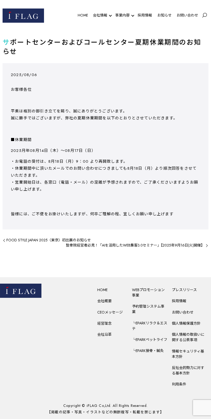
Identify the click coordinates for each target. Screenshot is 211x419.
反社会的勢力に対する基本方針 (188, 370)
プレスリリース (184, 289)
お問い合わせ (187, 15)
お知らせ (164, 15)
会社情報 (100, 15)
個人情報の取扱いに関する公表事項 (188, 337)
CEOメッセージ (110, 312)
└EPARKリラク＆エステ (149, 326)
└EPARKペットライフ (149, 339)
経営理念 (104, 323)
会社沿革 (104, 334)
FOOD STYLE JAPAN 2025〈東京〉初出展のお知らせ (48, 240)
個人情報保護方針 (186, 323)
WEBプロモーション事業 (148, 292)
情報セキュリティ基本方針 (188, 354)
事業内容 (122, 15)
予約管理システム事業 (148, 309)
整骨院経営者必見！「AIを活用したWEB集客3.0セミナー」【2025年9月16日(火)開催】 (135, 245)
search (204, 15)
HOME (83, 15)
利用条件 (179, 384)
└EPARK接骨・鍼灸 (148, 350)
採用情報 (145, 15)
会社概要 (104, 300)
